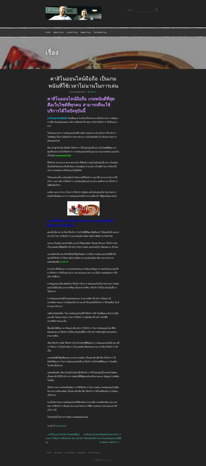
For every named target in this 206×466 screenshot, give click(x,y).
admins (92, 92)
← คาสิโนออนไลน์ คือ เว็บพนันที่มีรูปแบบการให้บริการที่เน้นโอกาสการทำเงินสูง (64, 438)
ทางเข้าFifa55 (72, 32)
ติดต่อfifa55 (86, 32)
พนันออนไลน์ (61, 426)
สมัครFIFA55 (59, 32)
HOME (48, 32)
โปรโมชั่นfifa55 (100, 32)
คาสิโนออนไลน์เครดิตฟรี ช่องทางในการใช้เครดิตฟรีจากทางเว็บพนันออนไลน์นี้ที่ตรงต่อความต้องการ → (102, 438)
